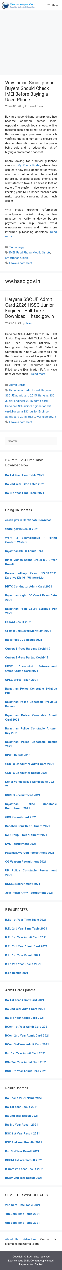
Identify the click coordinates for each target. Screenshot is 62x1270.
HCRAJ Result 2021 (18, 622)
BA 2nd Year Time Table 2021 (25, 484)
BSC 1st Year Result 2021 (22, 1133)
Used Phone (24, 252)
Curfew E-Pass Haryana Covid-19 (27, 648)
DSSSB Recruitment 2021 (22, 884)
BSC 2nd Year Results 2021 (23, 1142)
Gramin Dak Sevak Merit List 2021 (28, 631)
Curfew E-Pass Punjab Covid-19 (26, 657)
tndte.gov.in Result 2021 (22, 529)
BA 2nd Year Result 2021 (22, 1115)
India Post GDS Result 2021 (23, 639)
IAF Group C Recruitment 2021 (26, 835)
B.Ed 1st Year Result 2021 (22, 955)
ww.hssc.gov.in (46, 416)
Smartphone (13, 258)
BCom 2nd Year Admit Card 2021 (27, 1035)
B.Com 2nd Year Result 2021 (24, 1169)
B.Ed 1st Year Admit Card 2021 (26, 937)
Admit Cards (17, 385)
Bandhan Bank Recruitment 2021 (27, 826)
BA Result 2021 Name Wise (23, 1098)
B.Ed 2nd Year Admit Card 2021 (26, 946)
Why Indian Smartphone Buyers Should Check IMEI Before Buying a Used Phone (29, 91)
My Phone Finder (29, 165)
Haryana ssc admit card (24, 390)
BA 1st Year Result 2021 (21, 1107)
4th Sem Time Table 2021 (22, 1214)
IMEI (12, 252)
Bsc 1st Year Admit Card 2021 (25, 1053)
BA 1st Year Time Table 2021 (24, 475)
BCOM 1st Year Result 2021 (24, 1160)
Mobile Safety (41, 252)
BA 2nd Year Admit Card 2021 (25, 1009)
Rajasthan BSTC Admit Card (24, 551)
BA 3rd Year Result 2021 (21, 1124)
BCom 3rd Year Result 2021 (24, 1178)
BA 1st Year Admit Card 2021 (24, 1000)
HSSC (31, 416)
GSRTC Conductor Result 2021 (26, 773)
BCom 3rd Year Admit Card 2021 (27, 1044)
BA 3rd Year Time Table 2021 (24, 493)
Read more (38, 374)
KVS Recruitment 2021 (21, 844)
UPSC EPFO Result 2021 (21, 679)
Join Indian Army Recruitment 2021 (29, 892)
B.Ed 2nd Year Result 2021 (23, 964)
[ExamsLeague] (19, 5)
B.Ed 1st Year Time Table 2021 (25, 919)
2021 (45, 1026)
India (25, 258)
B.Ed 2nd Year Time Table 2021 (26, 928)
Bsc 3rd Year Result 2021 (22, 1151)
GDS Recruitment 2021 (21, 817)
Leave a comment (20, 263)
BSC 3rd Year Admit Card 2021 (26, 1071)
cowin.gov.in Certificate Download (28, 520)
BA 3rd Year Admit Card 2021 (25, 1017)
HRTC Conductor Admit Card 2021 (28, 586)
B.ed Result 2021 (16, 973)
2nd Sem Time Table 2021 (22, 1205)
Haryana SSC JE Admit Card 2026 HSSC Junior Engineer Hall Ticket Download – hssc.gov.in (29, 308)
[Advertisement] (31, 41)
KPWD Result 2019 (17, 755)
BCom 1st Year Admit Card (23, 1026)
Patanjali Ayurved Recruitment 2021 (29, 852)
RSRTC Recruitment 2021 (22, 795)
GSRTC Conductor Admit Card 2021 (29, 764)
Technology (16, 247)
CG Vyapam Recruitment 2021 (25, 861)
